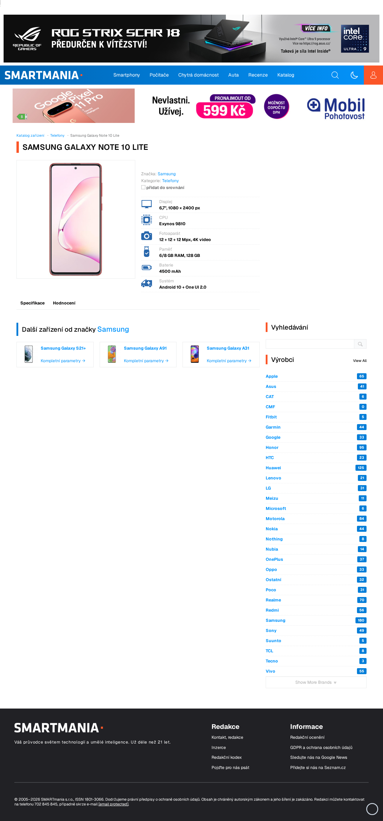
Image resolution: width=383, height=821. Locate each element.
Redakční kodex (227, 757)
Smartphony (126, 75)
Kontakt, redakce (227, 737)
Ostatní (315, 579)
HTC (315, 457)
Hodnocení (64, 303)
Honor (315, 447)
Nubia (315, 549)
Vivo (315, 671)
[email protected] (113, 804)
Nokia (315, 528)
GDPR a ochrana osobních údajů (321, 747)
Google (315, 437)
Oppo (315, 569)
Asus (315, 386)
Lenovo (315, 478)
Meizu (315, 498)
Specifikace (32, 303)
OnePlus (315, 559)
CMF (315, 406)
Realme (315, 600)
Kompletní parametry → (63, 360)
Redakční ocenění (307, 737)
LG (315, 488)
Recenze (258, 75)
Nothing (315, 539)
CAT (315, 396)
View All (360, 360)
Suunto (315, 640)
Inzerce (219, 747)
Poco (315, 589)
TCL (315, 651)
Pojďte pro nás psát (230, 767)
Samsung (113, 329)
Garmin (315, 427)
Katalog (285, 75)
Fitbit (315, 417)
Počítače (159, 75)
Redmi (315, 610)
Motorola (315, 518)
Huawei (315, 467)
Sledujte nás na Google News (318, 757)
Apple (315, 376)
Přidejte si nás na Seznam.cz (318, 767)
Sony (315, 630)
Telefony (170, 180)
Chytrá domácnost (198, 75)
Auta (233, 75)
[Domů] (43, 75)
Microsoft (315, 508)
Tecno (315, 661)
